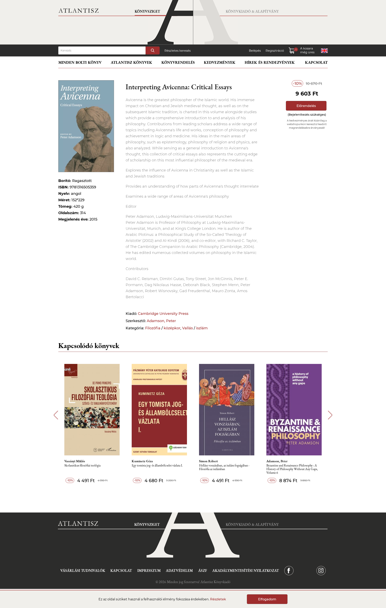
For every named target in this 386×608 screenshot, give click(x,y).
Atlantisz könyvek (131, 62)
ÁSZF (202, 570)
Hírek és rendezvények (270, 62)
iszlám (202, 328)
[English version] (324, 50)
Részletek (218, 599)
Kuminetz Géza (142, 461)
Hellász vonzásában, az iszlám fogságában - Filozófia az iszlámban (224, 467)
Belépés (255, 50)
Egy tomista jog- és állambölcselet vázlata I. (157, 465)
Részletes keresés (177, 50)
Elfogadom (267, 599)
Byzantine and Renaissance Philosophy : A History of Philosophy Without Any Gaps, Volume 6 (292, 469)
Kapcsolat (316, 62)
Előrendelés (306, 106)
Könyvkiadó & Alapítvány (252, 11)
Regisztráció (275, 50)
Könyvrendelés (178, 62)
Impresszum (149, 570)
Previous (55, 415)
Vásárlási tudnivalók (82, 570)
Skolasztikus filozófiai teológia (82, 465)
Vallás (187, 328)
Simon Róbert (208, 461)
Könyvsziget (147, 11)
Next (330, 415)
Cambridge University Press (163, 313)
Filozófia (152, 328)
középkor (172, 328)
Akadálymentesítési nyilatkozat (245, 570)
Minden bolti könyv (80, 62)
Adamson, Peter (161, 321)
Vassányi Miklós (74, 461)
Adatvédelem (179, 570)
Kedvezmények (219, 62)
